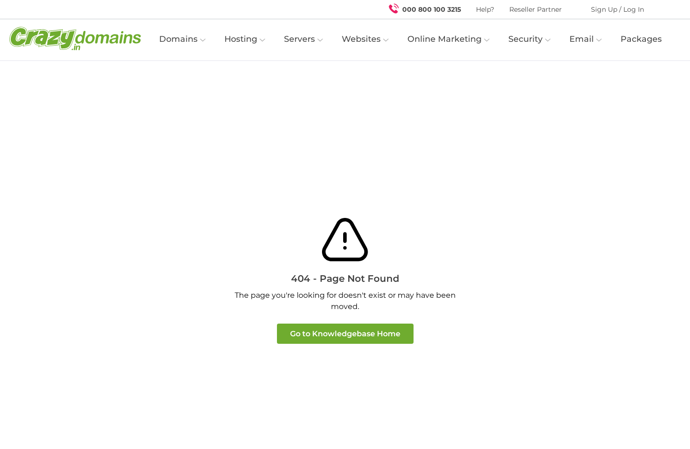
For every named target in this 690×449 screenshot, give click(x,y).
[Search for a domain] (664, 9)
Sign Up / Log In (617, 9)
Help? (485, 9)
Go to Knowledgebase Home (345, 333)
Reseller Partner (535, 9)
